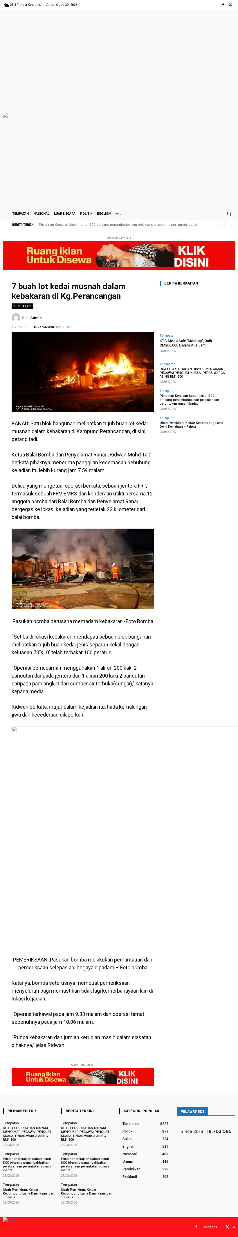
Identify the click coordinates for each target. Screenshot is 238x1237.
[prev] (222, 224)
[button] (229, 213)
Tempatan (22, 306)
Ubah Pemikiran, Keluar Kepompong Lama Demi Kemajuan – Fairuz (93, 225)
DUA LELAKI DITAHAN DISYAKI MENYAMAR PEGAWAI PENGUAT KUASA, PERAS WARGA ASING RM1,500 (192, 372)
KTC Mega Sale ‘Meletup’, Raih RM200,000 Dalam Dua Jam (186, 343)
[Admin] (17, 317)
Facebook (209, 1227)
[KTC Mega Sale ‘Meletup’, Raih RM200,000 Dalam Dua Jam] (193, 311)
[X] (230, 4)
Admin (36, 317)
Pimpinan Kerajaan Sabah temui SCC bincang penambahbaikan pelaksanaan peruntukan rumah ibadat (189, 399)
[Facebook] (223, 4)
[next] (231, 224)
